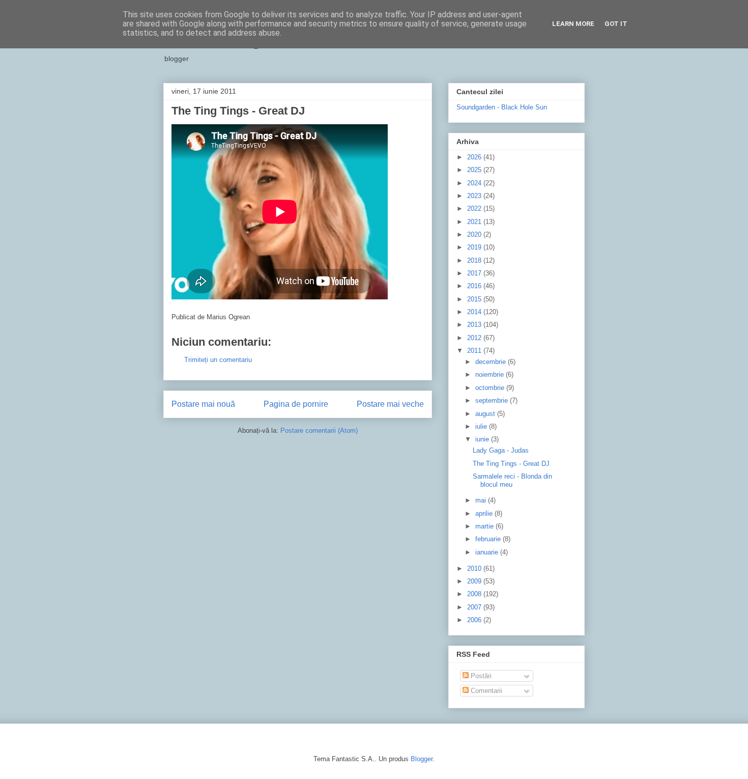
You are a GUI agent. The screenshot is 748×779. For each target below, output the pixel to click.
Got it (616, 23)
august (486, 414)
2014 (475, 312)
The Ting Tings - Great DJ (511, 463)
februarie (489, 539)
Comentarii (485, 690)
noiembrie (490, 374)
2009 (475, 581)
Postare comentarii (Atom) (319, 430)
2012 (475, 338)
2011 (475, 350)
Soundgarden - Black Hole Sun (501, 107)
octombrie (490, 388)
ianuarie (487, 552)
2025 (475, 170)
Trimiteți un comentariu (218, 360)
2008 (475, 594)
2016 (475, 286)
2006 (475, 620)
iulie (482, 426)
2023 (475, 196)
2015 (475, 299)
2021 (475, 222)
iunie (483, 439)
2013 (475, 324)
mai (481, 500)
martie (485, 526)
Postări (480, 676)
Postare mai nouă (203, 404)
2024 (475, 183)
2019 (475, 247)
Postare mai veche (390, 404)
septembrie (492, 400)
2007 (475, 607)
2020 (475, 234)
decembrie (491, 362)
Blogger (422, 759)
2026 (475, 157)
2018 (475, 260)
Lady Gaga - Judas (501, 450)
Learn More (573, 23)
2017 (475, 273)
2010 (475, 568)
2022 (475, 208)
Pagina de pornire (296, 404)
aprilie (485, 513)
